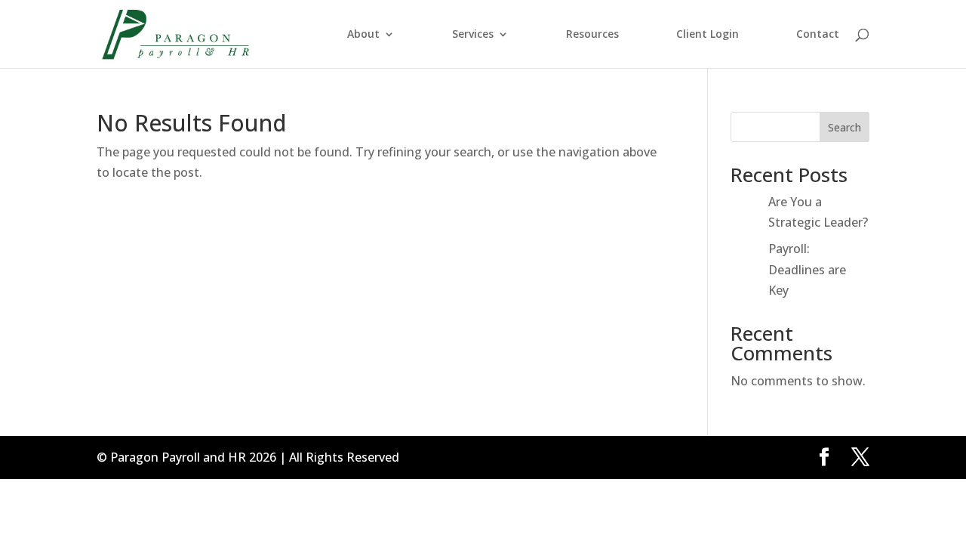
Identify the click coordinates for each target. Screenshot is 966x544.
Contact (817, 35)
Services (473, 35)
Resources (592, 35)
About (363, 35)
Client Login (707, 35)
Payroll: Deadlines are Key (807, 269)
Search (844, 127)
